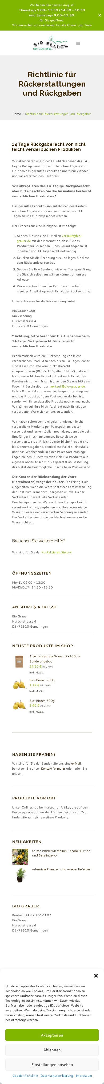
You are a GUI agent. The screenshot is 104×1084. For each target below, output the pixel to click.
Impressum (84, 1075)
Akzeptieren (52, 1035)
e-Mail (76, 763)
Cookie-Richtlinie (25, 1075)
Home (17, 114)
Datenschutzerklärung (57, 1075)
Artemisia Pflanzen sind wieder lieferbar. (61, 869)
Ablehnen (52, 1050)
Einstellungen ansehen (52, 1064)
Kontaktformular (53, 768)
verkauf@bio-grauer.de (67, 386)
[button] (96, 975)
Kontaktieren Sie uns (56, 552)
